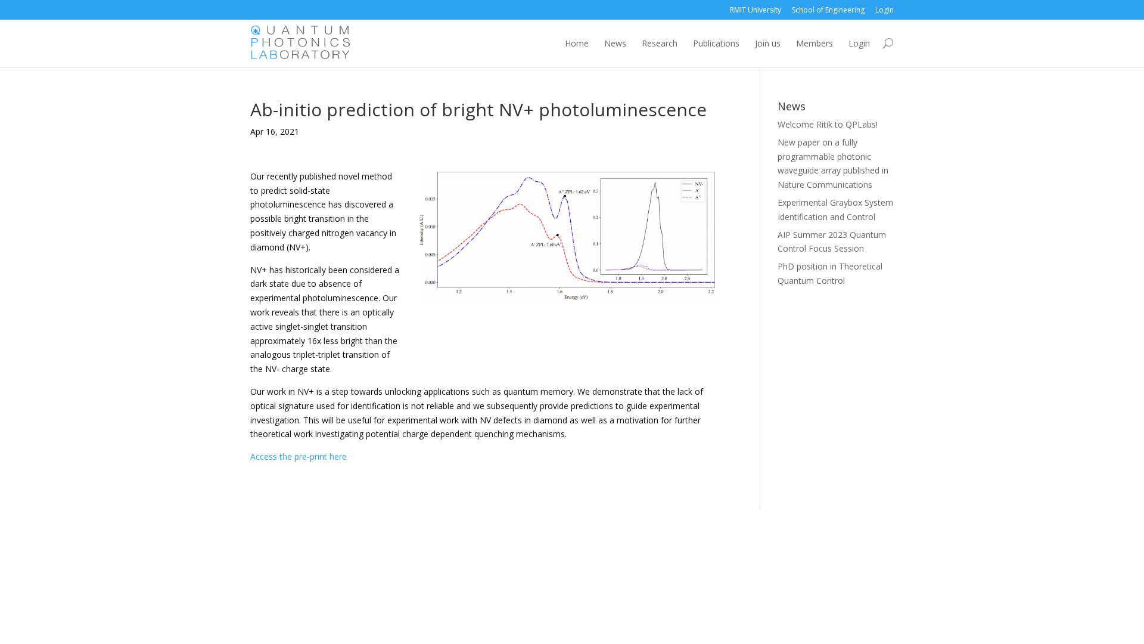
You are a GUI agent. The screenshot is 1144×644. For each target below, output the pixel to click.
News (615, 43)
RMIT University (755, 10)
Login (884, 10)
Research (659, 43)
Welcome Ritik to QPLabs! (828, 124)
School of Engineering (828, 10)
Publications (716, 43)
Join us (768, 43)
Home (577, 43)
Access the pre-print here (298, 456)
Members (814, 43)
